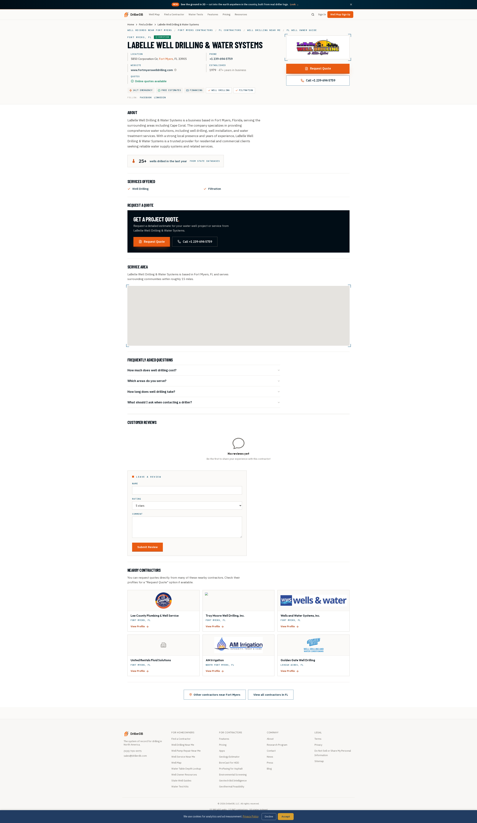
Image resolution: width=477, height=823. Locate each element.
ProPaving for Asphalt (231, 768)
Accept (286, 816)
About (270, 738)
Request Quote (320, 68)
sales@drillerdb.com (135, 755)
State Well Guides (181, 780)
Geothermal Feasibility (231, 786)
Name (135, 483)
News (270, 756)
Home (130, 24)
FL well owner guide (302, 30)
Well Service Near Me (183, 756)
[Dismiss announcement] (351, 4)
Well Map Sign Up (340, 14)
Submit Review (147, 547)
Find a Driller (146, 24)
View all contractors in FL (270, 694)
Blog (269, 768)
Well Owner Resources (184, 774)
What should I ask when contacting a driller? (159, 402)
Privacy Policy (251, 816)
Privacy (318, 744)
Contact (271, 750)
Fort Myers (166, 59)
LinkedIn (160, 97)
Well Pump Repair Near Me (186, 750)
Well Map (154, 14)
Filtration (246, 90)
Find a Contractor (174, 14)
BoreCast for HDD (229, 762)
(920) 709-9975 (133, 751)
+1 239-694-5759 (221, 59)
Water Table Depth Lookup (186, 768)
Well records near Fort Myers (149, 30)
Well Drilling (221, 90)
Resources (241, 14)
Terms (318, 738)
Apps (222, 750)
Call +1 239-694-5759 (320, 80)
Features (213, 14)
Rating (136, 499)
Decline (269, 816)
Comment (137, 514)
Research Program (277, 744)
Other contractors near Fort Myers (217, 694)
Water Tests (196, 14)
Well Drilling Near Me (182, 744)
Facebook (146, 97)
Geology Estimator (229, 756)
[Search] (313, 14)
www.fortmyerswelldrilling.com (152, 70)
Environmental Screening (233, 774)
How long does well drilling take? (151, 392)
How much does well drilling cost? (151, 370)
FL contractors (230, 30)
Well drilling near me (264, 30)
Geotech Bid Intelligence (233, 780)
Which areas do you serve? (146, 381)
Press (270, 762)
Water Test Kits (180, 786)
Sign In (322, 14)
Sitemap (319, 761)
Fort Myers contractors (195, 30)
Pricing (226, 14)
